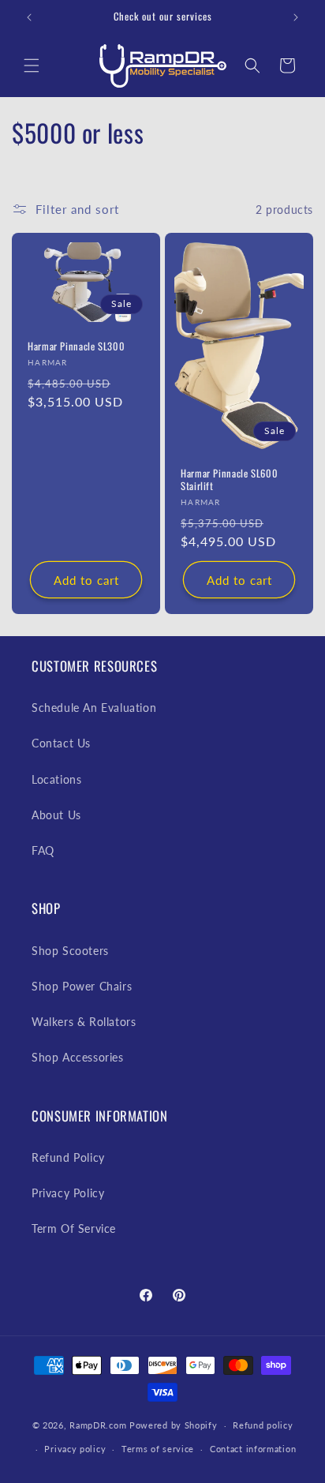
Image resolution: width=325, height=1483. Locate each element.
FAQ (43, 850)
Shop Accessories (78, 1057)
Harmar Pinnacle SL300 (76, 347)
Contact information (253, 1449)
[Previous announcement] (29, 17)
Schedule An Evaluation (94, 707)
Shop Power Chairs (82, 986)
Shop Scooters (70, 950)
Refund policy (263, 1425)
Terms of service (157, 1449)
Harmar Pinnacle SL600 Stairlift (229, 479)
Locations (56, 779)
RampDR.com (97, 1425)
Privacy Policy (68, 1193)
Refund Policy (68, 1157)
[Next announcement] (295, 17)
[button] (31, 65)
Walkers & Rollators (84, 1021)
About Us (56, 815)
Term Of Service (74, 1228)
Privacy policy (75, 1449)
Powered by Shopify (173, 1425)
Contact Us (61, 743)
